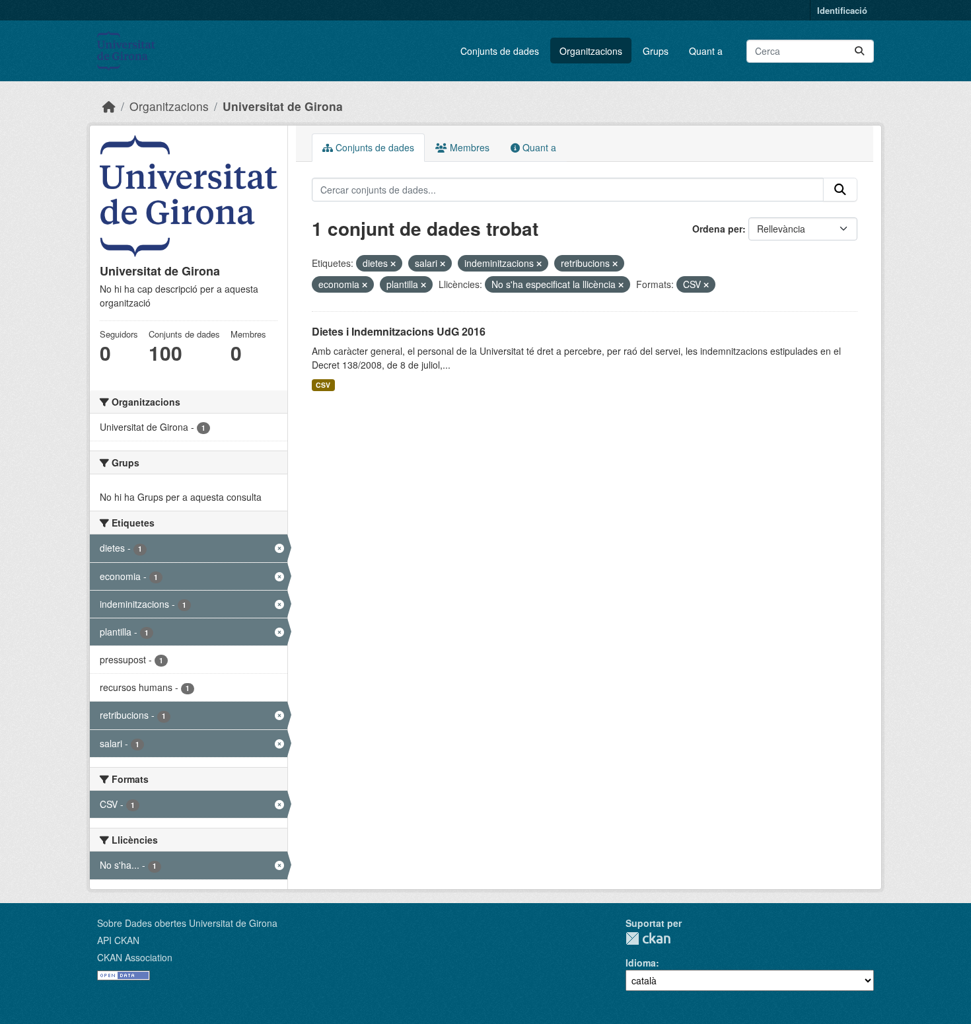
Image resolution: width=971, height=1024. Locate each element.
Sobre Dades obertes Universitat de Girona (187, 923)
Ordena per (717, 228)
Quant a (706, 50)
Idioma (641, 962)
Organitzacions (590, 50)
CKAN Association (134, 957)
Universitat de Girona (283, 106)
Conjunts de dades (499, 50)
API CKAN (118, 940)
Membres (468, 147)
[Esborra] (393, 263)
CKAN (648, 938)
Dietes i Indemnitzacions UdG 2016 (399, 331)
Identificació (842, 10)
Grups (655, 50)
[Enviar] (859, 51)
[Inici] (109, 106)
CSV (323, 385)
